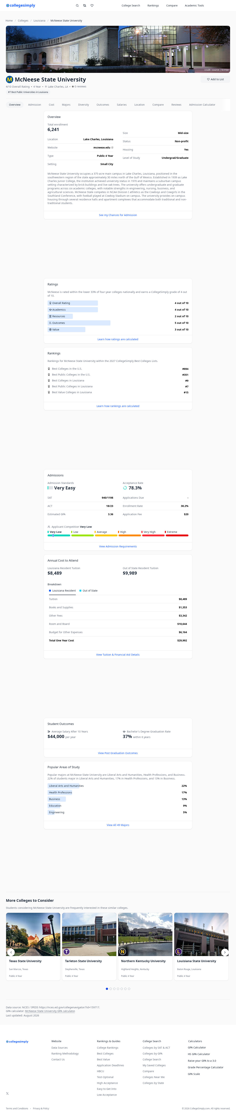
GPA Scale (194, 1074)
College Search (152, 1059)
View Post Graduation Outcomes (118, 753)
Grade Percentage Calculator (205, 1067)
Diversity (83, 104)
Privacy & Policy (41, 1108)
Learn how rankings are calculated (118, 406)
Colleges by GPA (152, 1053)
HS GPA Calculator (199, 1054)
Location (139, 104)
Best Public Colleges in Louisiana (72, 386)
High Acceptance (107, 1083)
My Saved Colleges (154, 1065)
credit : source (211, 69)
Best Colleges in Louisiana (68, 380)
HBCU (100, 1071)
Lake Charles (91, 139)
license (225, 69)
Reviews (176, 104)
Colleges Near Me (154, 1077)
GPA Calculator (197, 1047)
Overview (14, 104)
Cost (51, 104)
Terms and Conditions (17, 1108)
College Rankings (107, 1047)
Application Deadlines (110, 1065)
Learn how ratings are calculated (118, 339)
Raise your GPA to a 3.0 (202, 1060)
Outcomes (103, 104)
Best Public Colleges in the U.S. (71, 374)
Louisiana (107, 139)
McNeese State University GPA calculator (50, 1011)
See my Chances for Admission (118, 215)
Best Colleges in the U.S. (67, 368)
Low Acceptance (107, 1094)
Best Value (103, 1059)
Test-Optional (105, 1077)
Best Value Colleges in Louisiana (72, 392)
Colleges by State (153, 1083)
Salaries (122, 104)
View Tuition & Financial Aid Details (118, 654)
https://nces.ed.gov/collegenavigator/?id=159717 (69, 1007)
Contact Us (58, 1059)
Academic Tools (194, 5)
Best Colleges (142, 361)
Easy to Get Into (106, 1089)
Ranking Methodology (65, 1053)
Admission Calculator (202, 104)
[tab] (62, 591)
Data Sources (59, 1047)
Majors (66, 104)
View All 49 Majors (118, 825)
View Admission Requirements (118, 546)
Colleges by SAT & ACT (156, 1047)
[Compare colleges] (84, 5)
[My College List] (92, 5)
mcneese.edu (101, 147)
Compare (172, 5)
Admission (34, 104)
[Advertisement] (23, 166)
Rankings (153, 5)
